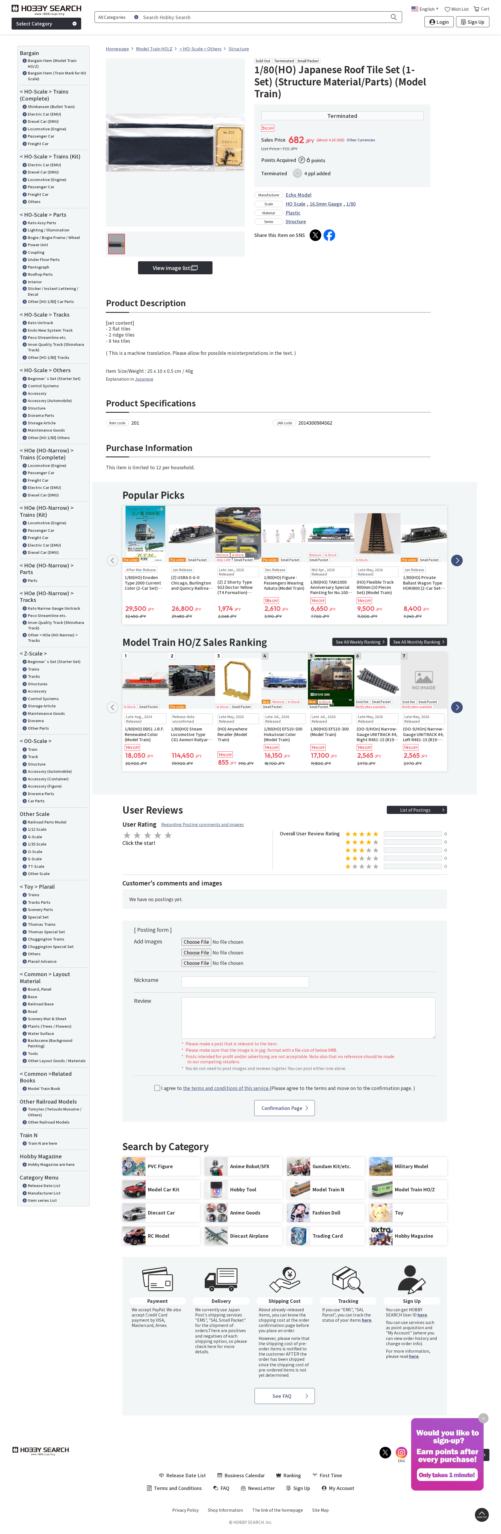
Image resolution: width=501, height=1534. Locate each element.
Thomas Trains (42, 924)
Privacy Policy (185, 1510)
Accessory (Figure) (45, 786)
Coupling (36, 252)
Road (32, 1011)
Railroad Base (41, 1004)
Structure (37, 408)
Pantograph (38, 267)
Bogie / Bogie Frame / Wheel (54, 237)
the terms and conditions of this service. (226, 1087)
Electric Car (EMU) (44, 114)
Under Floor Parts (44, 259)
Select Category (34, 23)
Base (32, 996)
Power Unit (38, 244)
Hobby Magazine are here (51, 1164)
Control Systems (43, 385)
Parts (32, 580)
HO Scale (296, 203)
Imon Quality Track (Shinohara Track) (56, 347)
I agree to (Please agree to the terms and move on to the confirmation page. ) (288, 1088)
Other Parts (38, 728)
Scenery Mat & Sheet (47, 1018)
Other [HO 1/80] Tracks (48, 357)
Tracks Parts (39, 902)
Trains (33, 669)
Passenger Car (41, 136)
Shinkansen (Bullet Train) (51, 106)
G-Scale (35, 836)
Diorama (36, 720)
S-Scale (35, 858)
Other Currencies (361, 140)
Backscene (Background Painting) (50, 1043)
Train (32, 749)
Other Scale (39, 873)
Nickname (146, 979)
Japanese (144, 379)
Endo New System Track (50, 330)
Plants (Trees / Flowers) (50, 1026)
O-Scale (35, 851)
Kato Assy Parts (42, 222)
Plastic (293, 212)
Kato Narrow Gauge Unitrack (54, 608)
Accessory (37, 393)
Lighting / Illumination (48, 230)
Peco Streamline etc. (47, 337)
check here (205, 1346)
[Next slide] (457, 560)
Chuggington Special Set (51, 946)
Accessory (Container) (48, 778)
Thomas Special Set (46, 931)
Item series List (42, 1200)
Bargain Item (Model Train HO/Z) (52, 63)
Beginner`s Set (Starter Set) (54, 378)
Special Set (38, 917)
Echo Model (298, 194)
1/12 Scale (37, 829)
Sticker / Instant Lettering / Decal (53, 291)
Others (34, 201)
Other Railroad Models (49, 1122)
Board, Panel (39, 989)
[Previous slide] (112, 560)
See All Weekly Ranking (358, 642)
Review (142, 1000)
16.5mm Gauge (326, 203)
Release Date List (44, 1185)
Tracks (34, 676)
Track (33, 756)
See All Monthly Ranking (416, 642)
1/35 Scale (37, 844)
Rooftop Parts (40, 274)
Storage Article (42, 422)
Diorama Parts (41, 415)
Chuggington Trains (46, 939)
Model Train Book (44, 1088)
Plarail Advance (42, 961)
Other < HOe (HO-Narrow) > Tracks (53, 637)
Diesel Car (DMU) (43, 121)
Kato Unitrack (40, 322)
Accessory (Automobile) (50, 400)
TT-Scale (36, 866)
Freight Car (38, 143)
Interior (35, 281)
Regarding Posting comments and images (202, 824)
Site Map (320, 1510)
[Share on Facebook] (329, 235)
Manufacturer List (44, 1193)
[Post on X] (315, 235)
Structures (38, 683)
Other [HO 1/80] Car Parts (51, 301)
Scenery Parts (40, 909)
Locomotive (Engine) (47, 129)
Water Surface (41, 1033)
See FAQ (282, 1395)
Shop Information (225, 1510)
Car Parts (36, 800)
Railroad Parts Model (47, 822)
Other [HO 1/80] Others (49, 437)
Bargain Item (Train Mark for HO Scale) (57, 75)
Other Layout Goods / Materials (57, 1060)
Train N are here (42, 1143)
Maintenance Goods (46, 430)
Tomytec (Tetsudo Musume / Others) (54, 1111)
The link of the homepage (277, 1510)
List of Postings (415, 810)
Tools (33, 1053)
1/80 (351, 203)
